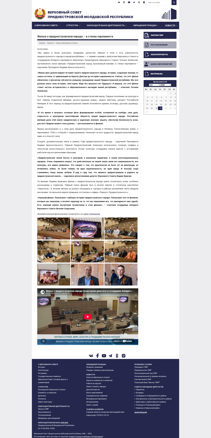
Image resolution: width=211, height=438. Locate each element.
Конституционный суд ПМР (145, 373)
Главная (42, 43)
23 (175, 104)
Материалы (157, 74)
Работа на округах (93, 383)
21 (166, 104)
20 (161, 104)
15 (170, 101)
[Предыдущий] (145, 85)
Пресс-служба (92, 405)
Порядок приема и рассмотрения (100, 370)
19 (156, 104)
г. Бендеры (139, 393)
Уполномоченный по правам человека (150, 376)
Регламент (42, 373)
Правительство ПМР (143, 370)
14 (166, 101)
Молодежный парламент (96, 399)
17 (147, 104)
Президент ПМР (141, 367)
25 (152, 108)
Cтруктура (72, 25)
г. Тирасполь (139, 390)
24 (147, 108)
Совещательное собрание (96, 396)
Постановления (159, 45)
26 (156, 108)
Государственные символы (49, 376)
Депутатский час (93, 390)
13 (161, 101)
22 (170, 104)
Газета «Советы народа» (96, 386)
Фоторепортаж (92, 402)
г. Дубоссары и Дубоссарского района (150, 402)
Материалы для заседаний (49, 418)
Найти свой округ (45, 402)
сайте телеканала (91, 214)
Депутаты (42, 396)
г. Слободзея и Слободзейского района (150, 396)
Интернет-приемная (94, 367)
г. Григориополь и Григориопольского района (152, 399)
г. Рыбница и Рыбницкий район (147, 405)
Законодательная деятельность (106, 25)
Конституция (43, 370)
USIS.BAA (64, 423)
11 (152, 101)
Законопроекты (159, 55)
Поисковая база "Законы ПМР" (147, 382)
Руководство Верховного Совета (51, 390)
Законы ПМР (157, 35)
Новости (170, 25)
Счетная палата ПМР (142, 379)
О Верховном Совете (46, 25)
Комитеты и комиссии (47, 393)
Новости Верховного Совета (67, 43)
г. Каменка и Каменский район (147, 408)
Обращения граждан (144, 25)
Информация (140, 412)
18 (152, 104)
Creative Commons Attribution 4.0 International (86, 437)
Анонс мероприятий (161, 64)
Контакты (42, 399)
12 (156, 101)
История (41, 367)
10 (147, 101)
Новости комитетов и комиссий (99, 380)
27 (161, 108)
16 (175, 101)
